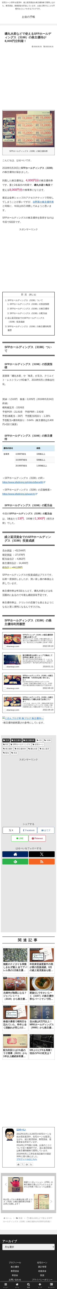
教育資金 (15, 1271)
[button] (51, 718)
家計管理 (42, 1267)
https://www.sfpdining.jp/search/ (18, 494)
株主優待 (17, 740)
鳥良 (15, 753)
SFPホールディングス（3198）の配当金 (28, 313)
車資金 (15, 1275)
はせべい (21, 1129)
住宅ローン (39, 745)
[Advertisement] (28, 78)
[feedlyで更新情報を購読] (15, 861)
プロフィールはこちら (27, 1159)
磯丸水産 (33, 749)
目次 (24, 294)
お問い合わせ (15, 1279)
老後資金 (42, 1271)
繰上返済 (45, 749)
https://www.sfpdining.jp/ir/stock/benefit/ (22, 482)
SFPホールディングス (21, 745)
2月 (40, 740)
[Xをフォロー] (42, 854)
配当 (7, 753)
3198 (48, 740)
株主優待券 (30, 740)
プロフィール (15, 1262)
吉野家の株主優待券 (43, 202)
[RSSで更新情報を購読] (42, 861)
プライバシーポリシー (42, 1279)
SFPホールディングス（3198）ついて (25, 300)
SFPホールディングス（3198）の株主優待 (29, 308)
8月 (6, 745)
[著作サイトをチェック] (15, 854)
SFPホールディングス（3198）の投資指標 (29, 304)
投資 (7, 740)
